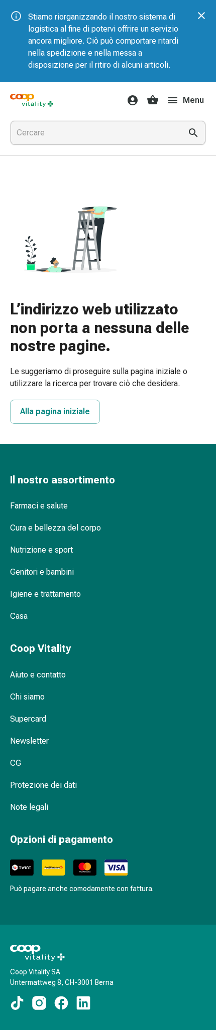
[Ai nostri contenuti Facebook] (61, 1003)
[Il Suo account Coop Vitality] (130, 100)
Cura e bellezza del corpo (55, 528)
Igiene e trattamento (45, 594)
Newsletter (29, 741)
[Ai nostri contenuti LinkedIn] (83, 1003)
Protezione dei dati (43, 785)
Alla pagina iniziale (55, 411)
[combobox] (94, 133)
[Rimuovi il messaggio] (201, 15)
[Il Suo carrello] (153, 100)
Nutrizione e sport (41, 550)
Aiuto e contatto (38, 674)
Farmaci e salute (39, 505)
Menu (193, 100)
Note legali (29, 807)
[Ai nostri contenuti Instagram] (39, 1003)
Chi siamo (27, 697)
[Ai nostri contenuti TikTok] (17, 1003)
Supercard (28, 719)
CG (15, 763)
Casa (19, 616)
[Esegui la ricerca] (193, 133)
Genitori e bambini (42, 572)
